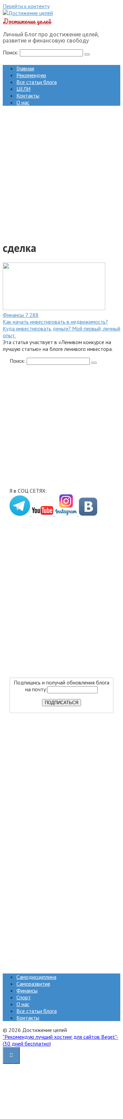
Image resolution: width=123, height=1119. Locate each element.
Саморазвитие (33, 983)
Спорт (23, 997)
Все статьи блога (36, 82)
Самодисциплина (36, 976)
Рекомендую (31, 75)
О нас (22, 102)
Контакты (27, 95)
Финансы (27, 990)
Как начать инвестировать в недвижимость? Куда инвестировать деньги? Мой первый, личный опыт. (61, 328)
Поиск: (11, 52)
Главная (25, 68)
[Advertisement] (61, 172)
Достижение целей (27, 21)
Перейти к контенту (26, 6)
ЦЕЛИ (23, 88)
